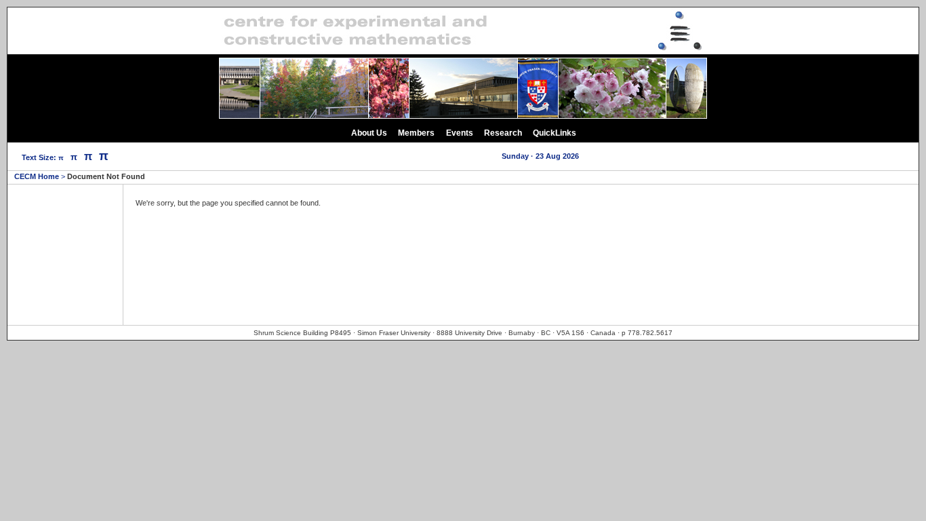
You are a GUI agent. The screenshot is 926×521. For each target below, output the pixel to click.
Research (503, 133)
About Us (369, 133)
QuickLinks (554, 133)
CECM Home (36, 176)
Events (459, 133)
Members (416, 133)
